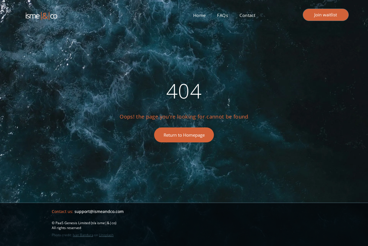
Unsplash (106, 235)
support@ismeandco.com (99, 211)
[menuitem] (199, 15)
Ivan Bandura (83, 235)
